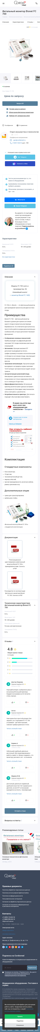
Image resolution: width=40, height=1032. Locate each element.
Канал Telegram (21, 206)
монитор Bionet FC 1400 (21, 295)
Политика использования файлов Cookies (15, 893)
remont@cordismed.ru (8, 934)
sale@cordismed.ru (8, 930)
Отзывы (30, 22)
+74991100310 (17, 143)
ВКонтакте (21, 200)
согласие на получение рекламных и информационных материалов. (17, 974)
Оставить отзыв (20, 811)
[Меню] (3, 3)
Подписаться (32, 967)
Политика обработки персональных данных (16, 890)
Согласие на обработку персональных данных (16, 902)
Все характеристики (8, 257)
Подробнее (20, 1021)
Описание (5, 22)
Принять (20, 1016)
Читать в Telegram (15, 424)
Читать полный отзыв (14, 728)
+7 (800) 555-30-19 (8, 919)
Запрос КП (20, 103)
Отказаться (20, 1025)
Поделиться (7, 266)
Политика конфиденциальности (12, 896)
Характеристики (18, 22)
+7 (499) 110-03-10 (8, 917)
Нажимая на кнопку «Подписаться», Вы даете (20, 973)
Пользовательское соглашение (12, 899)
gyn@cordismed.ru (19, 140)
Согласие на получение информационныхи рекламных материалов (15, 905)
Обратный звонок (7, 921)
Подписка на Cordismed (13, 956)
